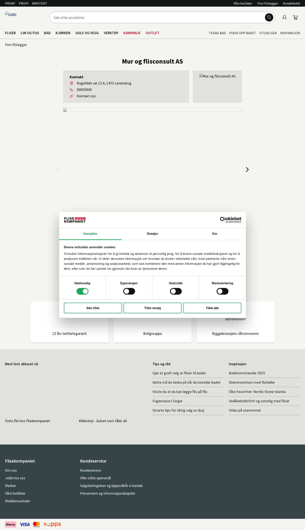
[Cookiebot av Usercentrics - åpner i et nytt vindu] (223, 220)
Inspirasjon (290, 33)
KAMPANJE (132, 32)
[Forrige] (58, 170)
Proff (24, 3)
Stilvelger (268, 33)
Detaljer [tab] (152, 233)
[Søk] (269, 17)
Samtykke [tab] (90, 233)
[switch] (129, 291)
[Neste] (247, 170)
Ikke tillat (93, 308)
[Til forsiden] (24, 17)
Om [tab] (214, 233)
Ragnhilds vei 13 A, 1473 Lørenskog (104, 83)
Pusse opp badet (242, 33)
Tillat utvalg (152, 308)
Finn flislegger (267, 3)
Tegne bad (217, 33)
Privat (10, 3)
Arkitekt (39, 3)
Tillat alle (212, 308)
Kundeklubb (291, 3)
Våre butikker (242, 3)
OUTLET (152, 32)
